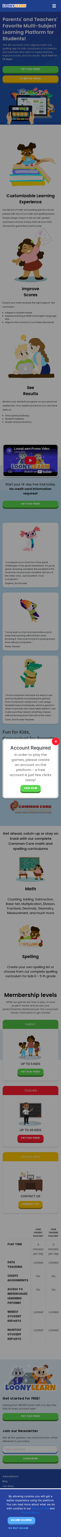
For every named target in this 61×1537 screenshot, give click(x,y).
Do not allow (18, 1528)
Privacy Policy (31, 1512)
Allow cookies (21, 1520)
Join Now (30, 788)
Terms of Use (40, 1508)
